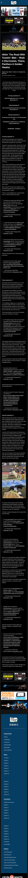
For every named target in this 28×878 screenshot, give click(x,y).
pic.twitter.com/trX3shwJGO (9, 547)
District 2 (6, 763)
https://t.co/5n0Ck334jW (8, 395)
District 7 (6, 786)
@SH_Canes (6, 203)
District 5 (6, 781)
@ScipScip (6, 647)
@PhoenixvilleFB (20, 523)
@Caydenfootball (7, 608)
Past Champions (8, 852)
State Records (7, 854)
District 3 (6, 765)
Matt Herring (4, 75)
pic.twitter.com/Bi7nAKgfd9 (9, 331)
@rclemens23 (6, 402)
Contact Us (7, 742)
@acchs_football (7, 592)
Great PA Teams (8, 868)
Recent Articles (8, 750)
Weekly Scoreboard (9, 802)
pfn (6, 73)
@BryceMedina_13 (7, 640)
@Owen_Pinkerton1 (8, 371)
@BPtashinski (6, 593)
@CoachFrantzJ (20, 266)
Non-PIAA (6, 841)
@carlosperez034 (17, 640)
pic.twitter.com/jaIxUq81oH (18, 374)
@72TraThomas (7, 326)
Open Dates (7, 844)
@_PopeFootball (9, 519)
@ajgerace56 (6, 403)
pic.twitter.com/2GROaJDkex (10, 526)
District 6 (6, 784)
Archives (6, 758)
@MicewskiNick (16, 398)
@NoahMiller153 (14, 402)
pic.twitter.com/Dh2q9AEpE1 (10, 229)
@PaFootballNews (7, 210)
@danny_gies (17, 371)
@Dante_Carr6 (6, 205)
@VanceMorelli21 (14, 403)
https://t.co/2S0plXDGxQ (14, 262)
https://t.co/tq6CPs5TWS (9, 637)
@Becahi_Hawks (7, 590)
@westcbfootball (7, 325)
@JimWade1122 (7, 400)
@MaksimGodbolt (15, 644)
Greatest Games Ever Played (11, 865)
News (3, 73)
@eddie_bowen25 (7, 398)
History (6, 737)
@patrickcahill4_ (7, 644)
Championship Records (10, 857)
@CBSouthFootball (7, 323)
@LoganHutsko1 (7, 207)
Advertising (7, 739)
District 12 (6, 773)
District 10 (6, 794)
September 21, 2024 (8, 379)
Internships (7, 747)
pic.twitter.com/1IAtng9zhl (9, 212)
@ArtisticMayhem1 (16, 330)
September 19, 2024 (8, 216)
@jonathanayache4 (7, 642)
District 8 (6, 789)
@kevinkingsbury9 (7, 542)
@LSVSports (15, 210)
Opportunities (7, 745)
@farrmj (11, 264)
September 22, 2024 (8, 619)
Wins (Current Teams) (9, 860)
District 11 (15, 72)
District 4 (6, 768)
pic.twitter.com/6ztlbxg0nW (9, 246)
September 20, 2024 (8, 250)
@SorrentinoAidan (7, 645)
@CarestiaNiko (6, 241)
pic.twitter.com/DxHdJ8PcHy (9, 615)
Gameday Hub (22, 72)
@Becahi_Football (19, 637)
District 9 (6, 792)
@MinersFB (13, 208)
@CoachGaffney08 (18, 264)
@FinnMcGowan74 (7, 405)
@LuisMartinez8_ (16, 645)
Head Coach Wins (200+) (10, 862)
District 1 (11, 72)
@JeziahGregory (17, 588)
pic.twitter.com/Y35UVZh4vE (16, 593)
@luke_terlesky (16, 521)
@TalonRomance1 (7, 541)
